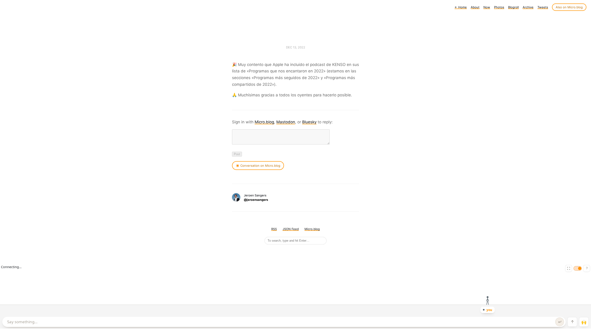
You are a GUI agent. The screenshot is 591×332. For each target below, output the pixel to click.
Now (486, 7)
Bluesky (309, 122)
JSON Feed (291, 229)
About (475, 7)
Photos (499, 7)
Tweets (542, 7)
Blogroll (513, 7)
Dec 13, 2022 (295, 47)
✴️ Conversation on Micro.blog (258, 165)
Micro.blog (264, 122)
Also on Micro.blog (569, 7)
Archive (528, 7)
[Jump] (572, 322)
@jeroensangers (256, 200)
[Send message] (559, 321)
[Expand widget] (568, 268)
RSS (274, 229)
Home (461, 7)
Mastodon (285, 122)
